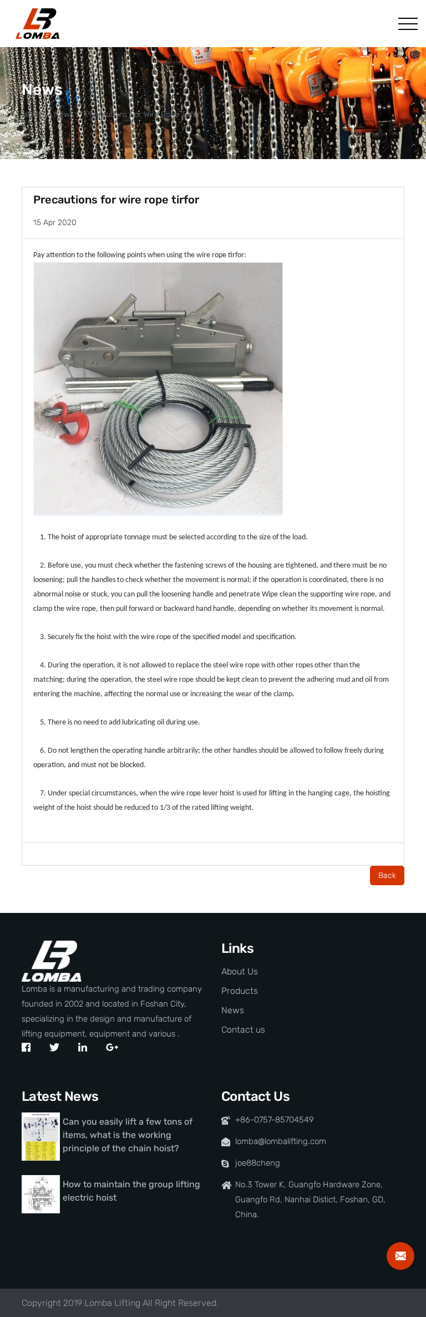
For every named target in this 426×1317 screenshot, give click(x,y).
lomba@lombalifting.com (280, 1141)
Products (239, 991)
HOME (32, 114)
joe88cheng (257, 1163)
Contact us (243, 1029)
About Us (239, 971)
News (64, 114)
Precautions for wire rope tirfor (142, 114)
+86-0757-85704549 (274, 1120)
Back (387, 875)
